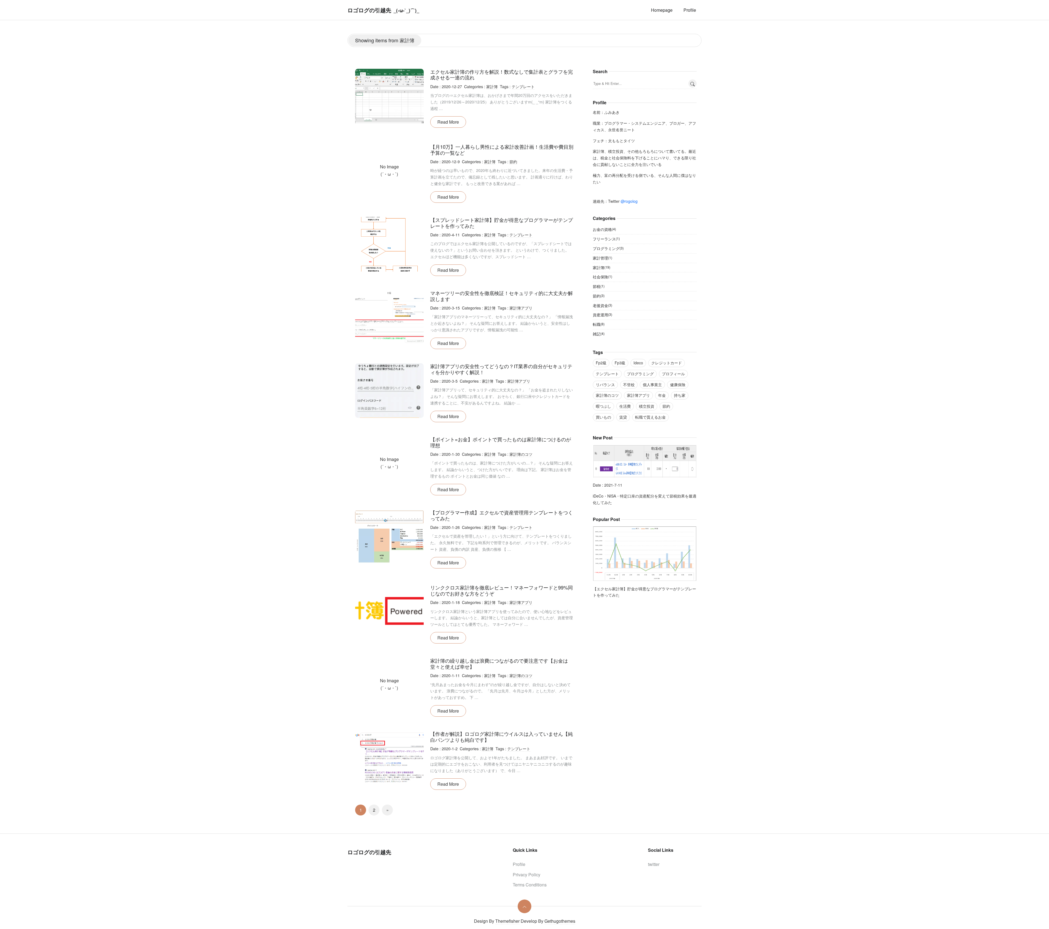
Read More (448, 122)
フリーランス (606, 239)
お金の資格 (604, 229)
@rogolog (629, 201)
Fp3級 (620, 362)
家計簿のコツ (520, 454)
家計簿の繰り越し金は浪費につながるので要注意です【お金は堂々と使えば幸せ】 (499, 663)
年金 (662, 395)
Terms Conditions (530, 885)
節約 (513, 161)
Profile (689, 10)
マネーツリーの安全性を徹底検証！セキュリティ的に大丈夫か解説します (501, 295)
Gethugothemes (559, 921)
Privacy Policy (526, 874)
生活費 (625, 406)
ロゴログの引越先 (369, 10)
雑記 (599, 334)
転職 (599, 324)
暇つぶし (603, 406)
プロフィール (673, 373)
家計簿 (492, 86)
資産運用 (602, 314)
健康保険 (677, 384)
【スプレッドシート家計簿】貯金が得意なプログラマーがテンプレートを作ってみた (501, 222)
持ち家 (679, 395)
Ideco (638, 362)
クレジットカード (666, 362)
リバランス (605, 384)
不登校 (629, 384)
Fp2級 (601, 362)
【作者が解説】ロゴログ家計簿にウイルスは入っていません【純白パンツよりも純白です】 (501, 736)
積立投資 (646, 406)
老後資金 (602, 305)
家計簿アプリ (520, 308)
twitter (653, 864)
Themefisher (507, 921)
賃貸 (623, 417)
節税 (599, 286)
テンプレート (523, 86)
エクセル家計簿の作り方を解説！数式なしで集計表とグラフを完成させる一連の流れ (501, 74)
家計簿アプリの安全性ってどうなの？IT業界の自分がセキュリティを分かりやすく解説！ (501, 369)
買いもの (603, 417)
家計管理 (602, 258)
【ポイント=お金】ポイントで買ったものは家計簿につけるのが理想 (500, 442)
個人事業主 (652, 384)
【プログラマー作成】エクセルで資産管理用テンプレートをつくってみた (501, 515)
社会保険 (602, 276)
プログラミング (608, 248)
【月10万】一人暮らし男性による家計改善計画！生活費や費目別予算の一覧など (501, 149)
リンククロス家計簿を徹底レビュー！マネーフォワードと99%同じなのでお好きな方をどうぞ (501, 590)
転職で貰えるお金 (650, 417)
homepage (662, 10)
